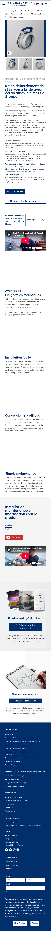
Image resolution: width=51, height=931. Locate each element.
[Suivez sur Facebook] (17, 849)
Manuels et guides (11, 822)
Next (46, 64)
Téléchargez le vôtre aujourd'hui (25, 626)
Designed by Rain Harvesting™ (15, 783)
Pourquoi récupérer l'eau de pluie (16, 801)
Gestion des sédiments (13, 761)
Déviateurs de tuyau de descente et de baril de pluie (22, 741)
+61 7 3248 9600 (11, 835)
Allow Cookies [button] (19, 923)
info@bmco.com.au (12, 839)
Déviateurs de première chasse (15, 748)
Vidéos (7, 815)
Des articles (9, 808)
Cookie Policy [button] (11, 916)
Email (11, 884)
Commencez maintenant (25, 701)
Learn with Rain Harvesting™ (14, 776)
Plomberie (8, 869)
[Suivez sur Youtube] (10, 849)
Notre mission (9, 804)
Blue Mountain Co (11, 862)
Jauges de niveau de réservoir (15, 758)
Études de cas (10, 811)
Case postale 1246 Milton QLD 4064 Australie (14, 844)
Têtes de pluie (9, 734)
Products (8, 11)
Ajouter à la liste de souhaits (27, 201)
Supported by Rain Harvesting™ (15, 786)
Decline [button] (35, 923)
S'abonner (15, 537)
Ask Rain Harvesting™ (12, 779)
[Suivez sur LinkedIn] (6, 849)
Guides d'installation (12, 818)
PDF (7, 529)
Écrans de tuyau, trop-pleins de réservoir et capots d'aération (22, 753)
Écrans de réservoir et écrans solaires (17, 745)
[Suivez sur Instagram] (14, 849)
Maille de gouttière (11, 865)
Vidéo (8, 526)
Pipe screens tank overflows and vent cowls (27, 11)
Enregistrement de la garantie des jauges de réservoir (23, 825)
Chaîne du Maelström (12, 738)
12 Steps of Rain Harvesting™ (15, 797)
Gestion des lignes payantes (14, 765)
